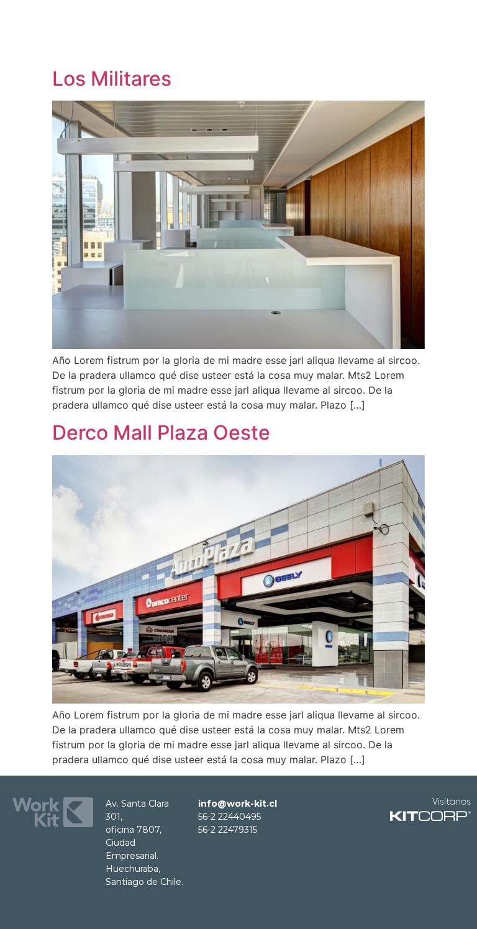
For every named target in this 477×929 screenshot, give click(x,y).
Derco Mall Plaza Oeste (161, 432)
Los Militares (111, 78)
